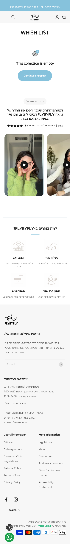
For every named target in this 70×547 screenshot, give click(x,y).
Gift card (9, 442)
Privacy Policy (12, 482)
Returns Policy (12, 468)
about (42, 449)
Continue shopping (35, 75)
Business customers (51, 463)
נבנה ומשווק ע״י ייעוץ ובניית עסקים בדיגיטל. (38, 526)
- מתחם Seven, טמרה (16, 422)
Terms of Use (12, 475)
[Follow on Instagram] (15, 499)
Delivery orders (13, 449)
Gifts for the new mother (49, 473)
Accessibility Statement (46, 485)
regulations (45, 442)
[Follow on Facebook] (6, 499)
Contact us (45, 456)
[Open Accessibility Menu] (9, 527)
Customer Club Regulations (12, 459)
